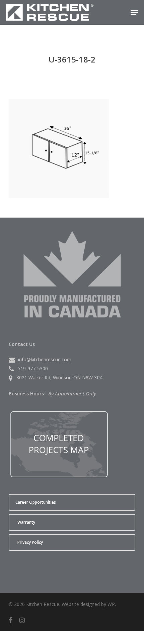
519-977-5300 (33, 368)
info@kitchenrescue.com (44, 359)
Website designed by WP (88, 604)
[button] (134, 12)
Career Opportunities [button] (35, 502)
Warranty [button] (26, 522)
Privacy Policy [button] (30, 542)
